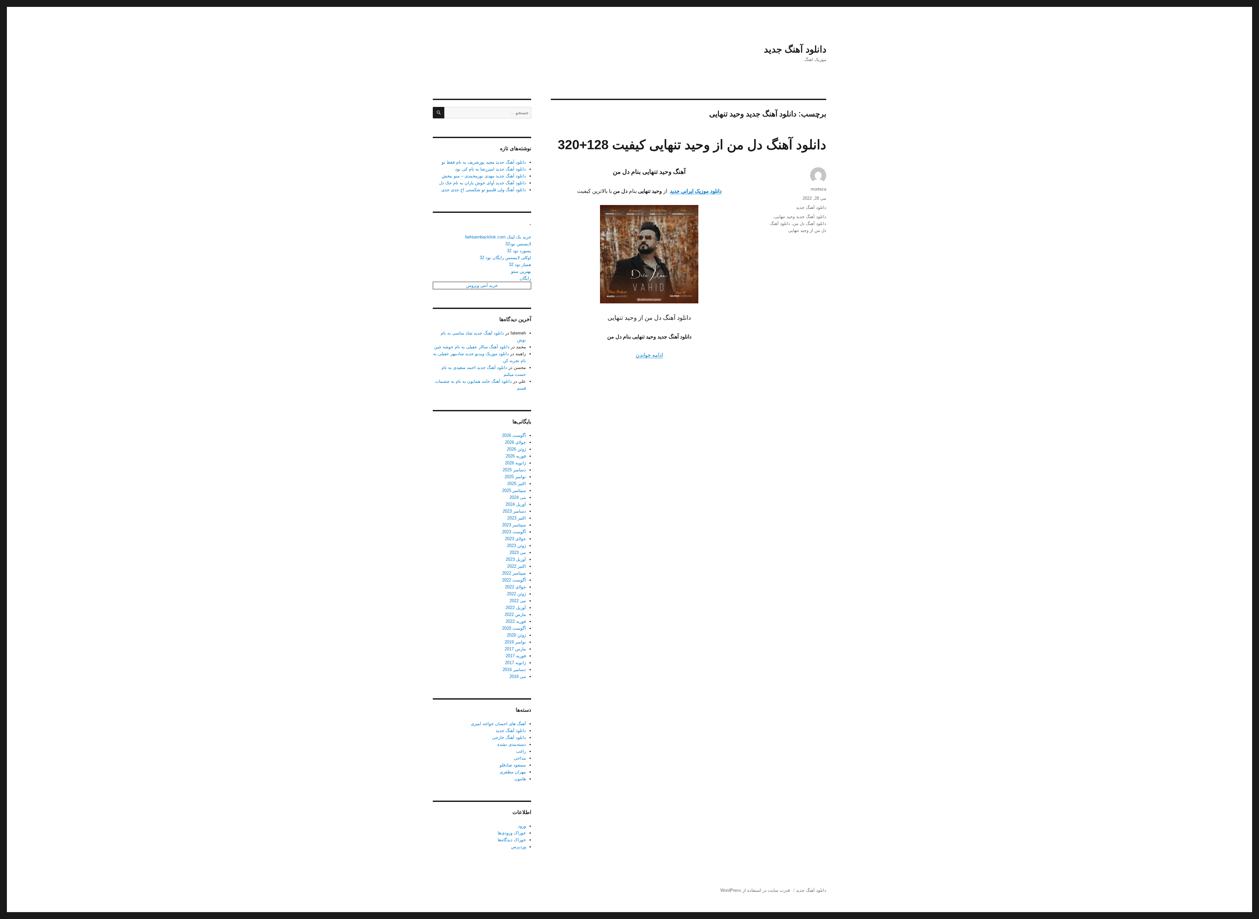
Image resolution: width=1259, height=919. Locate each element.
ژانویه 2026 (515, 462)
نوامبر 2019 (515, 642)
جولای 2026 (515, 442)
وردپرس (518, 846)
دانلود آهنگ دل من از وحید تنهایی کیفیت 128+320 (692, 144)
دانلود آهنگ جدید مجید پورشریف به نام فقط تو (484, 162)
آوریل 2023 (516, 559)
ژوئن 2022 (516, 593)
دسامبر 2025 (514, 469)
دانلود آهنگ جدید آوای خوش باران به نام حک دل (482, 182)
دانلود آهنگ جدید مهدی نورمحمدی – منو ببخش (484, 176)
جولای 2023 (515, 538)
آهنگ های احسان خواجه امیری (498, 723)
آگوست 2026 (514, 435)
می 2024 (518, 497)
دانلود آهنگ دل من (809, 223)
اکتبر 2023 (516, 518)
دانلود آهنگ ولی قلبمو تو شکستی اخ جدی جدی (483, 189)
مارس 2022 (515, 614)
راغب (521, 751)
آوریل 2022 (516, 607)
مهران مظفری (513, 771)
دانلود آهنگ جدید (795, 49)
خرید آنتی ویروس (482, 285)
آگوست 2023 (514, 531)
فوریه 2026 (516, 456)
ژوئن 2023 (516, 545)
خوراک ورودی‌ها (512, 832)
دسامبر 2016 (514, 669)
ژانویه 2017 (515, 662)
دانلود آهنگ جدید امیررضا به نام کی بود (490, 169)
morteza (818, 189)
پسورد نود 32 (519, 250)
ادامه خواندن (649, 355)
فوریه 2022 (516, 621)
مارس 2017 (515, 648)
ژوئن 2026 (516, 449)
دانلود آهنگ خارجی (509, 737)
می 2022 (518, 600)
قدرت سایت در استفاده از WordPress (755, 890)
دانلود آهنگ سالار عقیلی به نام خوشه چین (472, 346)
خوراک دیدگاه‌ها (512, 839)
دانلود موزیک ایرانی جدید (696, 191)
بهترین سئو (521, 271)
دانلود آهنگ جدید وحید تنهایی (800, 216)
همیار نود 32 (520, 264)
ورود (522, 826)
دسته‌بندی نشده (511, 744)
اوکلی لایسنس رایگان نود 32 (505, 257)
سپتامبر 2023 (514, 524)
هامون (520, 778)
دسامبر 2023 (514, 511)
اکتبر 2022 (516, 566)
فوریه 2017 (516, 655)
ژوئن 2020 (516, 635)
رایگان (525, 278)
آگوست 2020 (514, 628)
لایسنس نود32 (518, 243)
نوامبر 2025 (515, 476)
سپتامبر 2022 (514, 573)
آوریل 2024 (516, 504)
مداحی (520, 758)
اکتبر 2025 (516, 483)
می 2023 (518, 552)
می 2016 (518, 676)
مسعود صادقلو (513, 765)
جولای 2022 (515, 586)
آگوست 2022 (514, 580)
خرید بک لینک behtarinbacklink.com (498, 237)
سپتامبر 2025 (514, 490)
